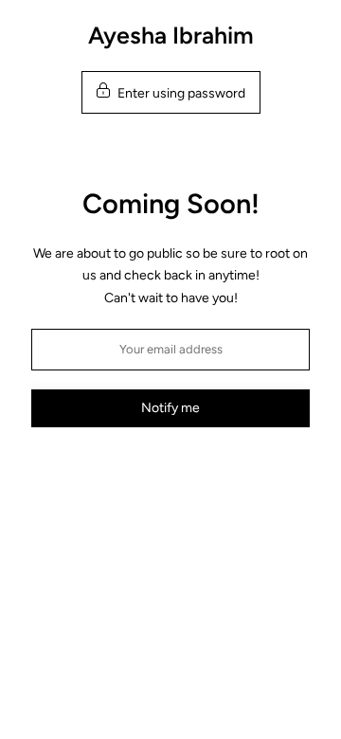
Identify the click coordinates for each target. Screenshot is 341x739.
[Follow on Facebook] (152, 471)
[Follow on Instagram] (188, 471)
